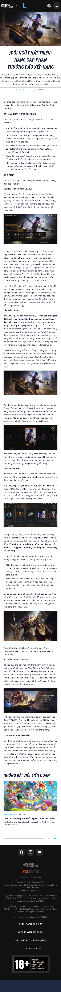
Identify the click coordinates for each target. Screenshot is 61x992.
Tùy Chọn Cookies (30, 948)
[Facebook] (21, 852)
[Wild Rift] (24, 6)
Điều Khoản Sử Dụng (30, 932)
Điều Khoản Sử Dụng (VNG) (30, 940)
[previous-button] (49, 838)
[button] (21, 90)
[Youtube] (39, 852)
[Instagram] (30, 852)
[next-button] (55, 838)
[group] (30, 807)
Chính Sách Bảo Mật (31, 924)
